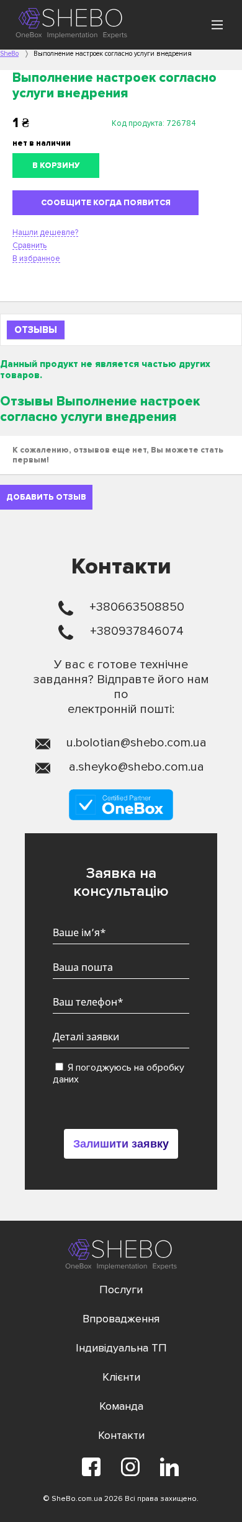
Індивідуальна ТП (121, 1348)
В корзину (56, 165)
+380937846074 (137, 631)
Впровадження (121, 1318)
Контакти (121, 1435)
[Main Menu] (217, 24)
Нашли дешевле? (45, 232)
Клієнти (121, 1377)
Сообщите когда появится (106, 203)
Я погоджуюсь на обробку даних (118, 1073)
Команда (121, 1406)
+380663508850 (136, 607)
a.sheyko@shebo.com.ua (136, 766)
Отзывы (35, 329)
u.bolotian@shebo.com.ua (136, 742)
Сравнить (29, 245)
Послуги (121, 1289)
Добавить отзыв (46, 497)
